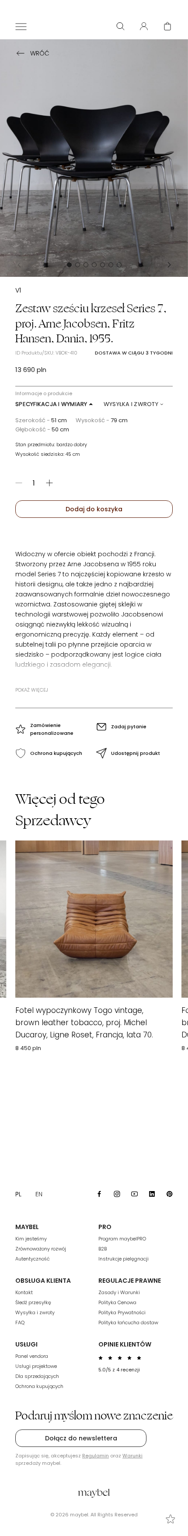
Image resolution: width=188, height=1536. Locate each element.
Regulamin (95, 1455)
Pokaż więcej (31, 689)
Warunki (132, 1455)
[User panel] (144, 26)
